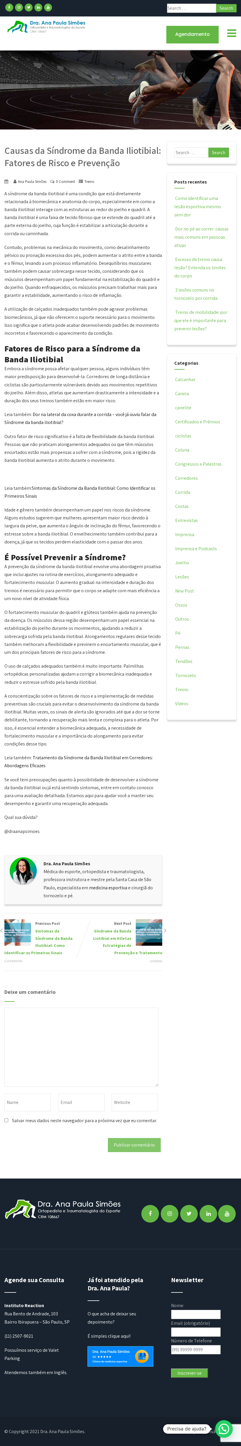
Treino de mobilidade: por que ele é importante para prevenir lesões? (200, 320)
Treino (89, 181)
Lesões (182, 577)
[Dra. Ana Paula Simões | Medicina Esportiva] (46, 26)
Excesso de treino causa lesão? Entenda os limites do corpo (200, 267)
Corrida (182, 492)
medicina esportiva (108, 888)
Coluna (182, 450)
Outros (182, 619)
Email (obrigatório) (190, 1323)
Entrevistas (186, 520)
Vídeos (181, 704)
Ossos (181, 605)
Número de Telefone (191, 1341)
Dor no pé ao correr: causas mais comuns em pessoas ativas (201, 237)
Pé (177, 633)
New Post (184, 591)
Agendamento (192, 34)
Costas (182, 506)
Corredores (13, 960)
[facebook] (9, 7)
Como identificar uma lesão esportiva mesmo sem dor (197, 206)
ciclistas (156, 960)
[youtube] (48, 7)
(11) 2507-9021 (18, 1336)
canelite (183, 408)
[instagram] (19, 7)
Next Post (127, 938)
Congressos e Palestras (198, 464)
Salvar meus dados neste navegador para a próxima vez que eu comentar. (84, 1120)
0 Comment (65, 181)
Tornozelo (185, 675)
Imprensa (184, 534)
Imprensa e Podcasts (196, 549)
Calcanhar (185, 379)
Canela (182, 393)
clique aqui (118, 1336)
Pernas (182, 647)
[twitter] (29, 7)
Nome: (177, 1305)
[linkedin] (38, 7)
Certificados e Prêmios (197, 422)
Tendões (184, 661)
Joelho (182, 563)
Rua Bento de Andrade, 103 (31, 1314)
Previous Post (38, 938)
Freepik (185, 1431)
